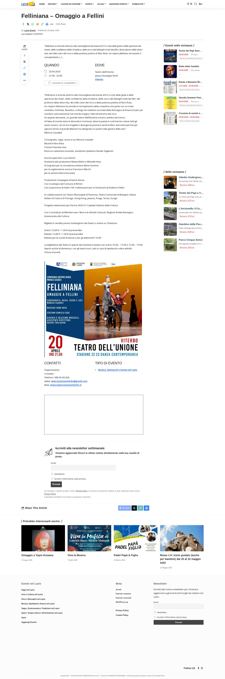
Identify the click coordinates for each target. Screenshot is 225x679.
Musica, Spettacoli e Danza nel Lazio (117, 369)
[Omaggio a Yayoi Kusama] (43, 538)
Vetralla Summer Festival (192, 97)
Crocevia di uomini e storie (193, 113)
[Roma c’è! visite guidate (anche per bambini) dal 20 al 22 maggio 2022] (182, 538)
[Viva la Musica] (89, 538)
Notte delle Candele (189, 66)
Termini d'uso (81, 491)
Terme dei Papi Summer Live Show (197, 51)
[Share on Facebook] (23, 24)
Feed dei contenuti (123, 594)
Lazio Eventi (30, 30)
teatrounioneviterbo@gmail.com (69, 381)
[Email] (37, 24)
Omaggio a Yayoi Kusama (37, 555)
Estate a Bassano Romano (192, 82)
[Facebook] (188, 4)
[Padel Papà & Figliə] (135, 538)
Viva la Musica (77, 555)
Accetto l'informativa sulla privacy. (70, 478)
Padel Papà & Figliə (126, 555)
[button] (195, 4)
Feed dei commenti (123, 598)
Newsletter (59, 474)
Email (53, 463)
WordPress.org (122, 602)
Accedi (118, 590)
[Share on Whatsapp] (33, 24)
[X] (191, 4)
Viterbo (99, 79)
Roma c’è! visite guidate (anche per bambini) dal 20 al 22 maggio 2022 (180, 559)
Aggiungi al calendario (63, 83)
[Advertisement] (184, 149)
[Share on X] (28, 24)
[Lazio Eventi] (28, 4)
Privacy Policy (50, 494)
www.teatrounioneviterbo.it (65, 384)
